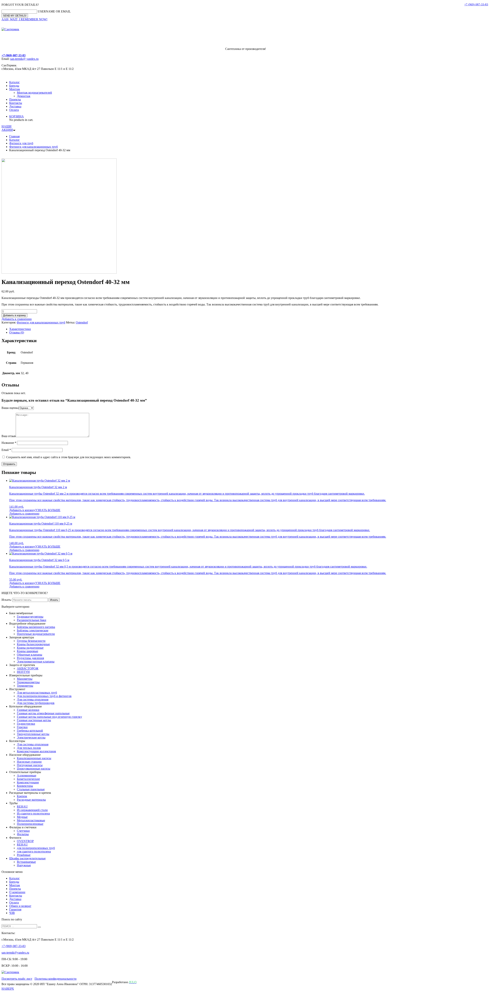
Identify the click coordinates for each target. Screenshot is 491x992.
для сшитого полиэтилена (34, 851)
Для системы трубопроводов (35, 703)
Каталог (14, 82)
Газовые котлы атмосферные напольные (43, 713)
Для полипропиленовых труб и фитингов (44, 696)
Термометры (25, 685)
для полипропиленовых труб (36, 848)
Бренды (14, 85)
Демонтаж (23, 96)
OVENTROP (25, 841)
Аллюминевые (26, 775)
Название (9, 442)
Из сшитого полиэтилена (33, 813)
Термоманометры (28, 682)
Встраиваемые (26, 861)
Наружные (24, 865)
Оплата (14, 109)
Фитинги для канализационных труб (33, 146)
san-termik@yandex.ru (15, 952)
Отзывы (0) (16, 332)
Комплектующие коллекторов (36, 751)
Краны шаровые (27, 651)
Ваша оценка (10, 407)
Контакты (15, 103)
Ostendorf (82, 322)
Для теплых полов (29, 747)
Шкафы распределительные (27, 858)
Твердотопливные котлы (33, 734)
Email (6, 449)
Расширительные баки (31, 620)
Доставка (15, 106)
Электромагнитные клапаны (35, 661)
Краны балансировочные (33, 644)
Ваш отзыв (9, 436)
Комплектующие (28, 782)
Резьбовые (23, 855)
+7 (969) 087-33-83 (476, 4)
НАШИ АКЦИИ (7, 128)
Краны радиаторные (30, 647)
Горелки (22, 727)
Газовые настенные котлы (34, 720)
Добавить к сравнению (17, 319)
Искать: (7, 599)
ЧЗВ (12, 912)
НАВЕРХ (8, 988)
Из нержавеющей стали (32, 810)
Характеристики (20, 329)
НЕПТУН (23, 671)
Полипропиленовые (30, 823)
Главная (14, 136)
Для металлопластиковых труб (37, 692)
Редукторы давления (30, 658)
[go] (39, 927)
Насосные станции (29, 761)
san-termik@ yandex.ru (24, 58)
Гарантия (15, 909)
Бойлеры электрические (32, 630)
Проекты (15, 99)
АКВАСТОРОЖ (27, 668)
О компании (17, 892)
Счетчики (23, 830)
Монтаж (14, 89)
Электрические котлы (31, 737)
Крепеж (22, 796)
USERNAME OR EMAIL (54, 11)
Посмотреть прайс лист (17, 978)
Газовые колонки (28, 709)
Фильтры (23, 834)
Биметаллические (28, 779)
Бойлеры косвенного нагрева (36, 627)
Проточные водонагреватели (36, 633)
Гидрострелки (26, 723)
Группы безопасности (31, 640)
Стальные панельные (31, 789)
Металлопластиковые (31, 820)
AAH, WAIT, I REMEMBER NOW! (24, 19)
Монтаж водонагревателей (34, 92)
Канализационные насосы (34, 758)
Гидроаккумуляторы (30, 616)
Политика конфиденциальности (56, 978)
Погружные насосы (30, 765)
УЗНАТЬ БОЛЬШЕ (47, 510)
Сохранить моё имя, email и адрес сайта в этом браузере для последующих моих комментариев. (68, 457)
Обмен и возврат (20, 906)
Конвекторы (25, 785)
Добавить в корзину (14, 315)
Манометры (24, 678)
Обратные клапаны (29, 654)
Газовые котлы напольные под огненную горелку (49, 716)
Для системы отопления (32, 699)
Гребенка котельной (30, 730)
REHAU (22, 806)
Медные (22, 817)
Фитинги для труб (21, 143)
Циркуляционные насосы (33, 768)
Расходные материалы (31, 799)
